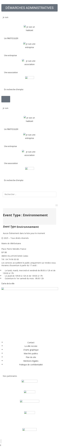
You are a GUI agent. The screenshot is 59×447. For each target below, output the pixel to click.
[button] (29, 13)
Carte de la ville (7, 283)
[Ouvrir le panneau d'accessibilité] (1, 441)
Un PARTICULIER (11, 38)
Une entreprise (10, 55)
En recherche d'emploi (13, 89)
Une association (11, 72)
